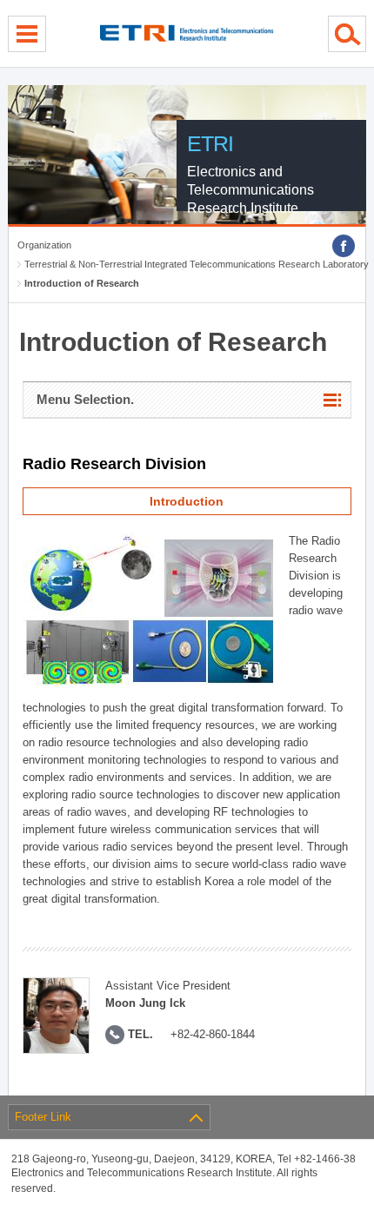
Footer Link (43, 1116)
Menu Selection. (85, 399)
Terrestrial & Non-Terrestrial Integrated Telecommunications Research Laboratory (196, 264)
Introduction (187, 501)
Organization (44, 245)
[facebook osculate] (343, 246)
